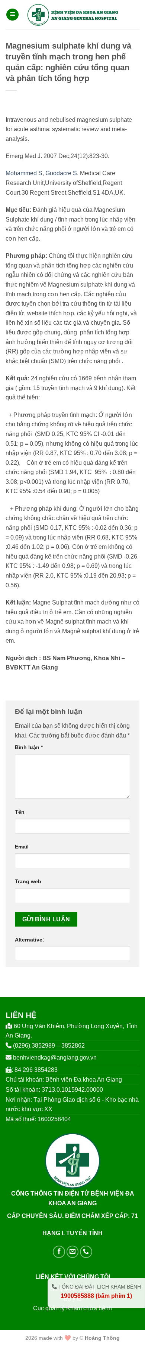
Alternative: (29, 940)
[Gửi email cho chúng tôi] (73, 1252)
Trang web (28, 881)
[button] (12, 15)
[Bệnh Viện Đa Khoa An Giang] (72, 14)
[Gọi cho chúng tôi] (86, 1252)
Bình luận (29, 747)
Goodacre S (61, 173)
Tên (20, 812)
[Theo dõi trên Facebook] (59, 1252)
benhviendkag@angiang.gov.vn (55, 1057)
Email (22, 847)
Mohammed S (24, 173)
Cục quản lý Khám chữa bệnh (72, 1308)
